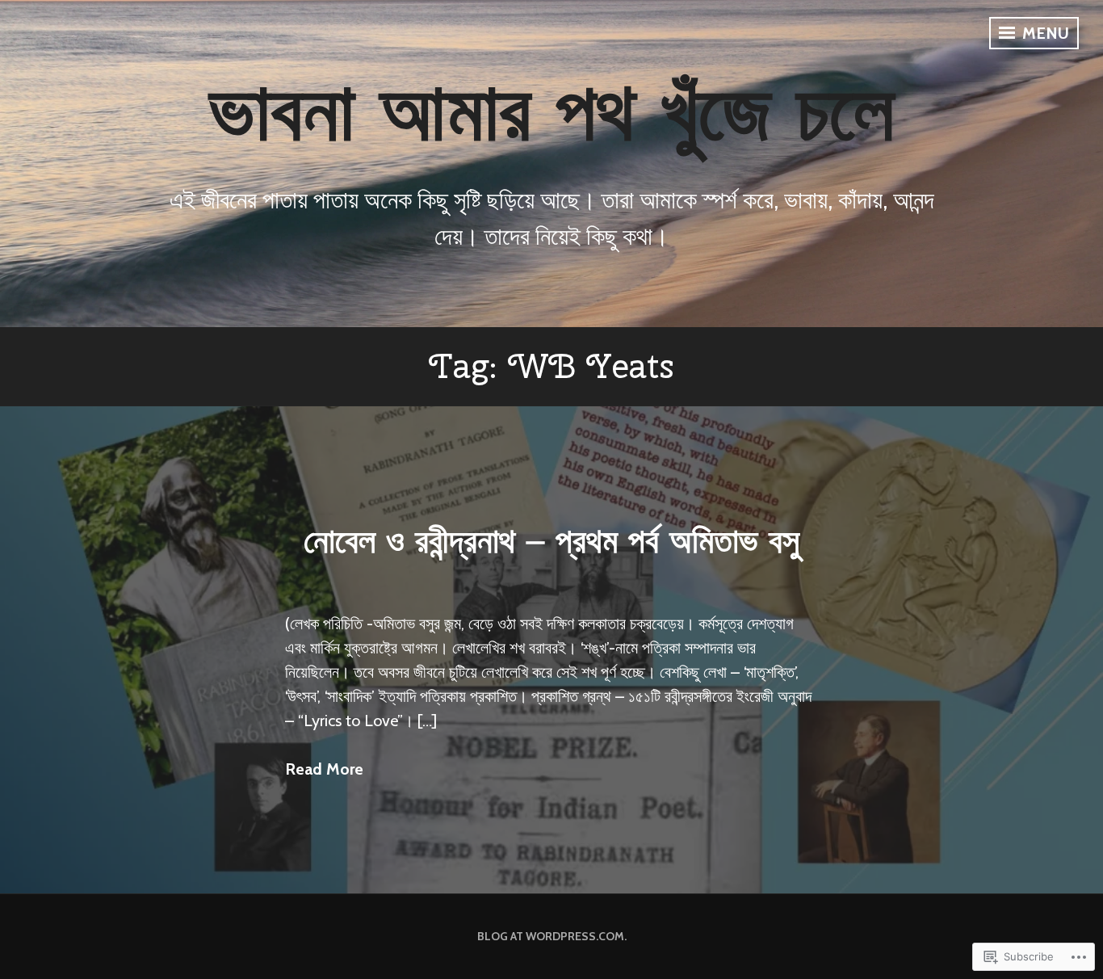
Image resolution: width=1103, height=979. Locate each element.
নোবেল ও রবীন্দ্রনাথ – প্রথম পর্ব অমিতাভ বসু (551, 540)
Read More (324, 769)
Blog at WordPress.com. (552, 936)
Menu (1043, 33)
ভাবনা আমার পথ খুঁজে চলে (552, 110)
